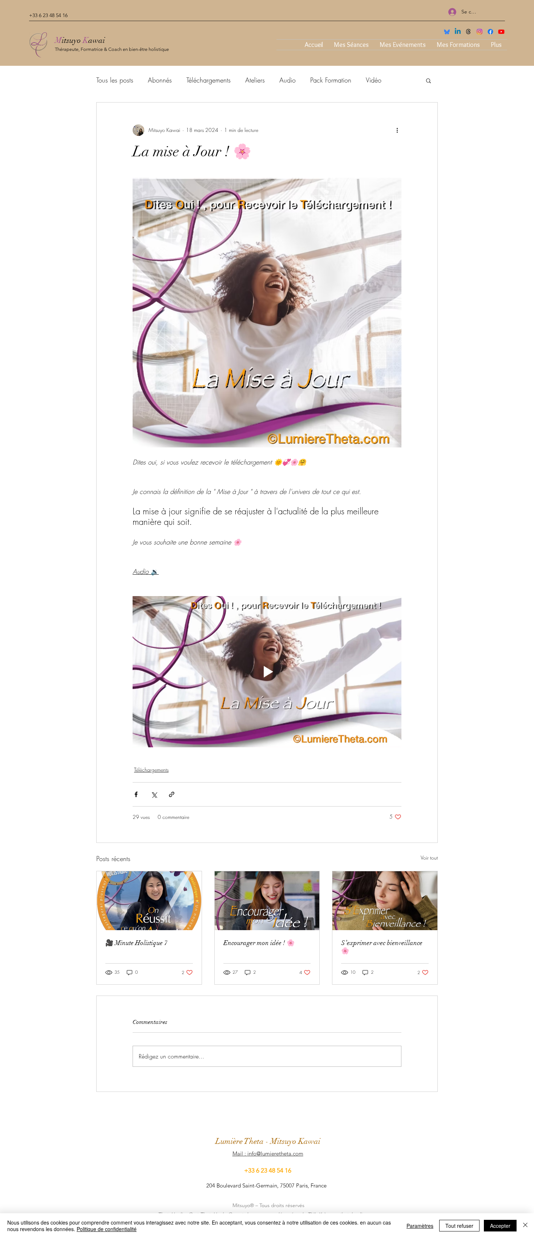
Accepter (500, 1225)
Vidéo (373, 80)
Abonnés (160, 80)
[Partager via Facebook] (136, 794)
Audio (287, 80)
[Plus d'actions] (397, 130)
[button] (428, 80)
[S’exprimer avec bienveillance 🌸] (384, 900)
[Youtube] (501, 31)
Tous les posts (114, 80)
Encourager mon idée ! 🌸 (259, 943)
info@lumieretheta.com (275, 1153)
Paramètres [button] (419, 1225)
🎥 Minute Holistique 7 (136, 943)
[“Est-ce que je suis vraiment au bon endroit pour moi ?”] (149, 900)
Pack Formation (330, 80)
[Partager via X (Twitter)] (153, 794)
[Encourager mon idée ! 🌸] (267, 900)
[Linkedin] (457, 31)
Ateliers (255, 80)
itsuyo (72, 40)
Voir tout (429, 857)
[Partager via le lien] (171, 794)
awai (96, 40)
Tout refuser (459, 1225)
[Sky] (446, 31)
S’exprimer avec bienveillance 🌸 (381, 947)
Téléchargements (208, 80)
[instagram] (479, 31)
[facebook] (490, 31)
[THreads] (468, 31)
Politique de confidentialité (107, 1229)
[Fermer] (525, 1225)
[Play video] (267, 671)
